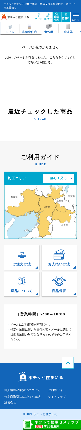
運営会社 (10, 402)
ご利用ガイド (57, 390)
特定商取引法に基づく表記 (22, 396)
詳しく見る (58, 178)
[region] (40, 28)
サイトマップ (57, 396)
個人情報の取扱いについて (22, 390)
